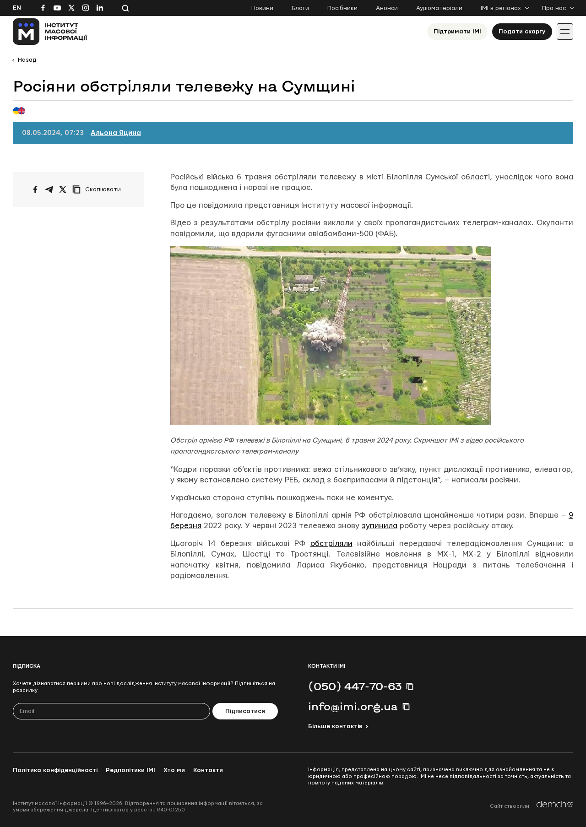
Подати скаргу (522, 31)
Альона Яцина (116, 133)
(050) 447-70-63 (355, 686)
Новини (262, 8)
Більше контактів (335, 726)
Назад (27, 60)
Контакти (208, 770)
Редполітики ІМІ (130, 770)
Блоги (300, 8)
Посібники (342, 8)
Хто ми (174, 770)
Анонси (387, 8)
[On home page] (50, 31)
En (17, 8)
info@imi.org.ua (353, 706)
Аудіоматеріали (439, 8)
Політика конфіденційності (55, 770)
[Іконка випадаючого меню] (565, 31)
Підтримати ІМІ (457, 31)
